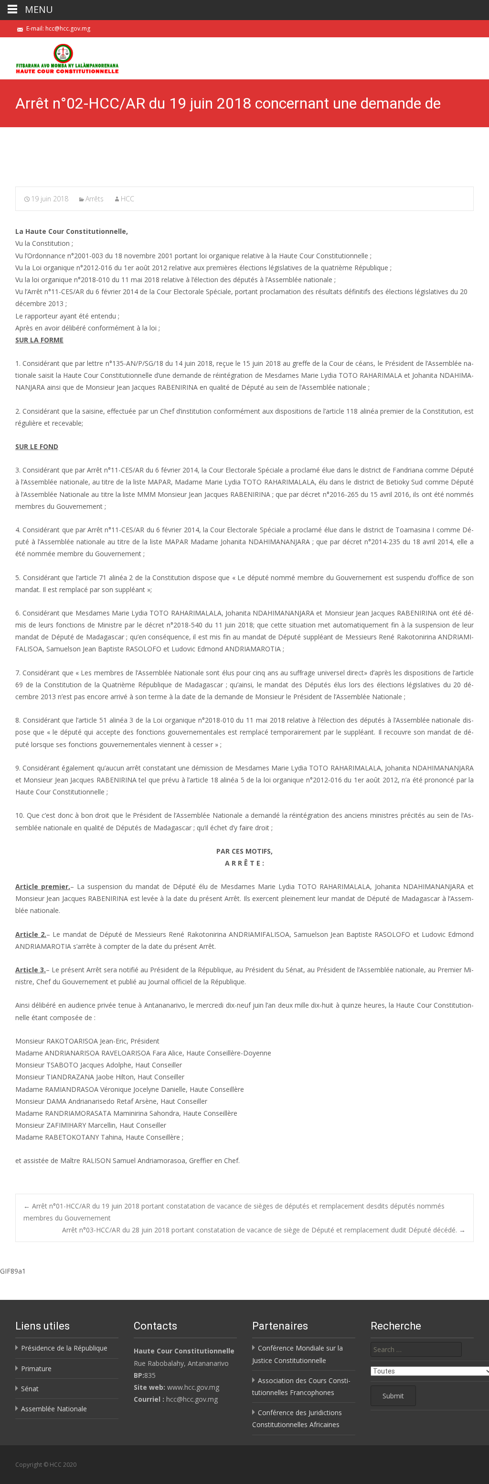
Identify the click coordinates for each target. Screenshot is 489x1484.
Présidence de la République (64, 1347)
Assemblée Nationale (54, 1408)
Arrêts (94, 198)
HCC (127, 198)
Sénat (30, 1388)
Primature (36, 1368)
